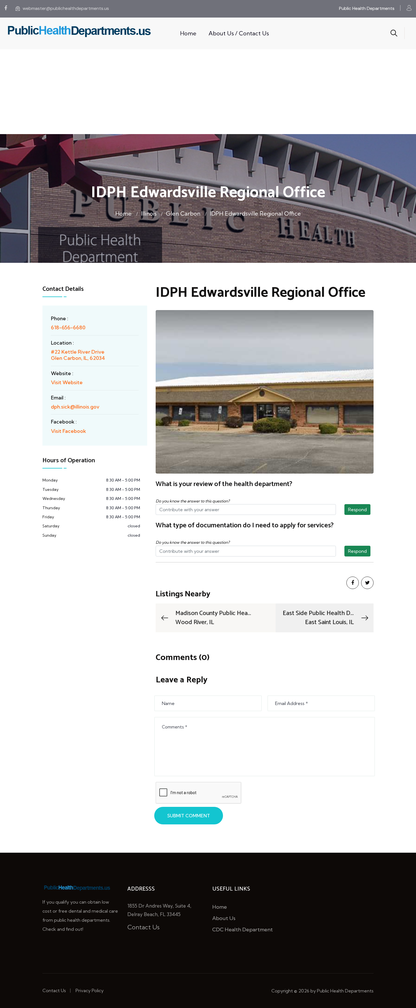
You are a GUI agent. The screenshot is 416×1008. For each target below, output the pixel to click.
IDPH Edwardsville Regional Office (255, 213)
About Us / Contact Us (239, 33)
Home (188, 33)
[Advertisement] (208, 91)
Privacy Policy (90, 990)
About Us (223, 918)
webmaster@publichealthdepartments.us (66, 8)
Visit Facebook (68, 431)
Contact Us (143, 927)
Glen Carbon (183, 213)
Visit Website (67, 382)
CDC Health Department (242, 929)
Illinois (148, 213)
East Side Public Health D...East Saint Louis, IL (318, 618)
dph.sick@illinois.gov (75, 406)
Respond (357, 509)
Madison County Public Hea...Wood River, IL (213, 618)
